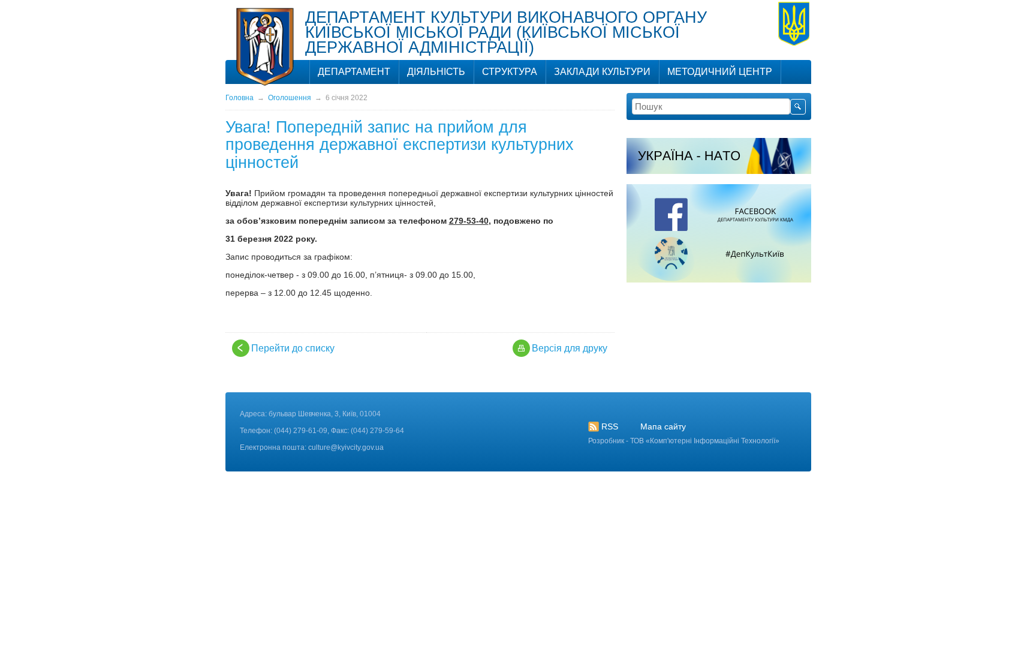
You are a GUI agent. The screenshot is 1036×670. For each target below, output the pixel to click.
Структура (509, 72)
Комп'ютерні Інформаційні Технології (712, 441)
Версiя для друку (569, 348)
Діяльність (436, 72)
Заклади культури (602, 72)
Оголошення (289, 98)
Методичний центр (719, 72)
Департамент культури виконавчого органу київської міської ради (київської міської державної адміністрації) (506, 32)
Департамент (354, 72)
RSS (609, 426)
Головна (239, 98)
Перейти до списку (293, 348)
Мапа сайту (663, 426)
